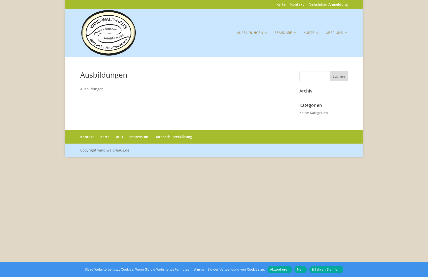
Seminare (283, 33)
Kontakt (297, 5)
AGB (119, 136)
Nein (300, 269)
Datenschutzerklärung (173, 136)
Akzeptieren (280, 269)
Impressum (138, 136)
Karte (281, 5)
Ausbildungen (250, 33)
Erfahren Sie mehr (326, 269)
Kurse (308, 33)
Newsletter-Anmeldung (328, 5)
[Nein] (421, 269)
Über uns (334, 33)
